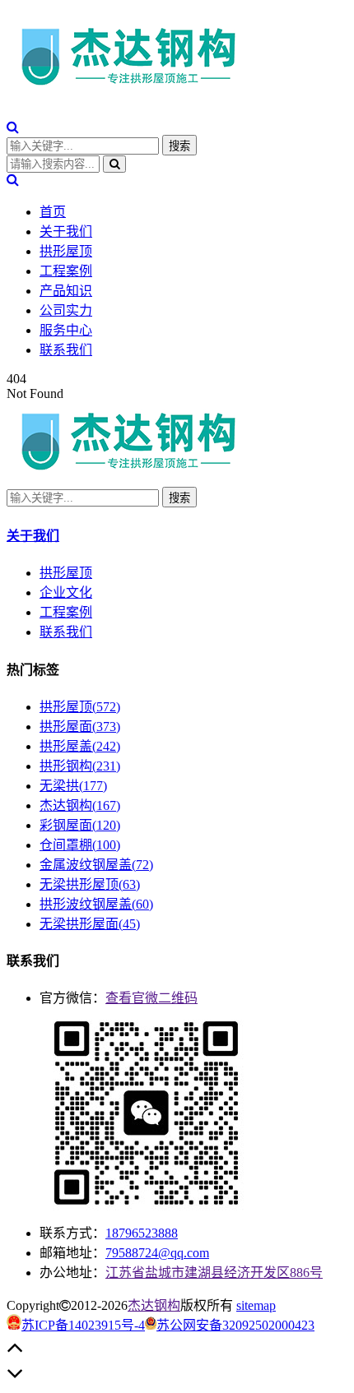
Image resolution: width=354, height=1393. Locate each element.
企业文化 (66, 592)
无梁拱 (73, 786)
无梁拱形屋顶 (90, 884)
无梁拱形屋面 (90, 924)
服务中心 (66, 330)
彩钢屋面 (80, 825)
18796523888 (141, 1233)
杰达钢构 (80, 805)
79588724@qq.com (157, 1253)
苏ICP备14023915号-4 (83, 1325)
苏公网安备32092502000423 (235, 1325)
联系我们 (66, 350)
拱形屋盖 (80, 746)
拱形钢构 (80, 766)
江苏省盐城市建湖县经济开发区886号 (214, 1273)
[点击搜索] (13, 127)
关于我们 (66, 231)
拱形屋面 (80, 727)
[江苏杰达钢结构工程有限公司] (130, 92)
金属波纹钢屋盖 (96, 865)
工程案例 (66, 271)
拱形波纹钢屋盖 (96, 904)
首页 (53, 212)
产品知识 (66, 291)
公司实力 (66, 310)
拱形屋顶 (66, 251)
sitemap (256, 1305)
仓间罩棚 (80, 845)
